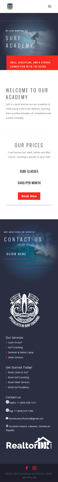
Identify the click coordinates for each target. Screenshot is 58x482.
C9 (34, 477)
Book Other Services (18, 382)
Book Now (29, 196)
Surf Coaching (15, 347)
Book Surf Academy (18, 387)
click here (16, 254)
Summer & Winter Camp (21, 352)
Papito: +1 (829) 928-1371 (22, 402)
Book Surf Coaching (18, 377)
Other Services (15, 357)
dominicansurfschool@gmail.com (26, 418)
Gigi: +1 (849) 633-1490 (21, 410)
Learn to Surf (15, 342)
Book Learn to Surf (18, 372)
